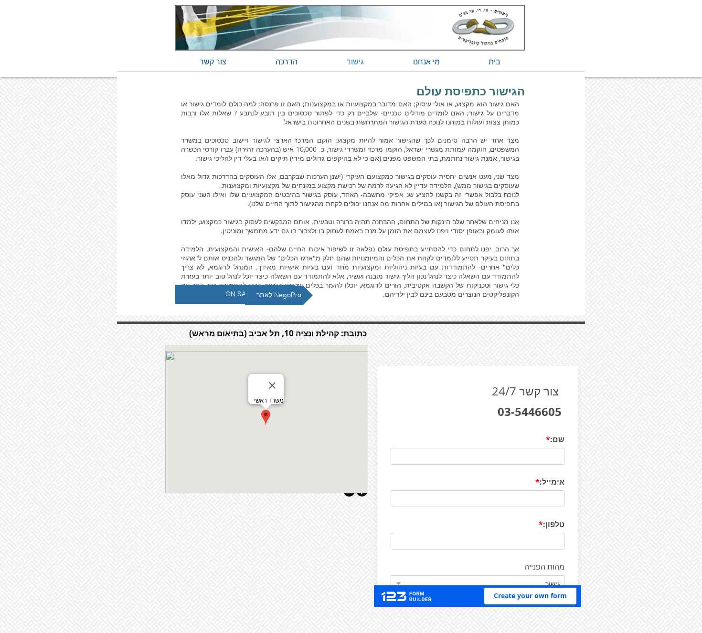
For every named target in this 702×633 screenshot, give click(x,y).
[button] (239, 294)
